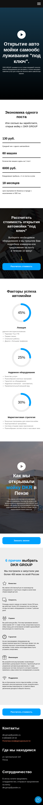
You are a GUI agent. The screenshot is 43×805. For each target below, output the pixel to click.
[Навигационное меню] (39, 4)
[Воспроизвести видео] (21, 391)
